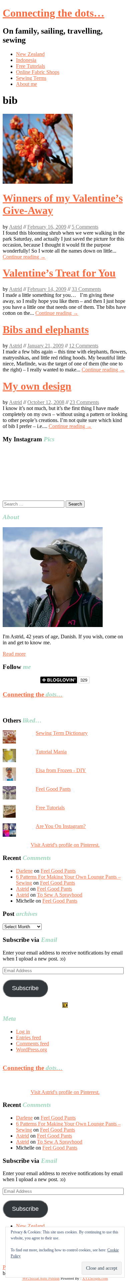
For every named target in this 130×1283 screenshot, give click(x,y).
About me (26, 84)
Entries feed (28, 1037)
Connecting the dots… (53, 13)
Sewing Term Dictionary (62, 733)
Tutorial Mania (51, 751)
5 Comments (85, 227)
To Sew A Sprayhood (59, 895)
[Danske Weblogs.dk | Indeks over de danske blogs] (65, 1006)
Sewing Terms (31, 78)
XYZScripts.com (95, 1278)
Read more (14, 654)
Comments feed (32, 1043)
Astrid (15, 227)
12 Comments (83, 345)
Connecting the (33, 694)
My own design (37, 386)
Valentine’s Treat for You (59, 273)
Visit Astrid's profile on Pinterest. (65, 845)
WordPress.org (31, 1049)
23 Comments (84, 402)
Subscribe (25, 988)
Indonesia (26, 60)
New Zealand (30, 54)
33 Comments (86, 289)
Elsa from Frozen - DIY (61, 770)
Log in (23, 1031)
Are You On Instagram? (61, 826)
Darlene (24, 871)
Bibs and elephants (46, 329)
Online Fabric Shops (37, 72)
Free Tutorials (30, 66)
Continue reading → (24, 257)
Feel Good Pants (53, 789)
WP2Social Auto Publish (41, 1278)
